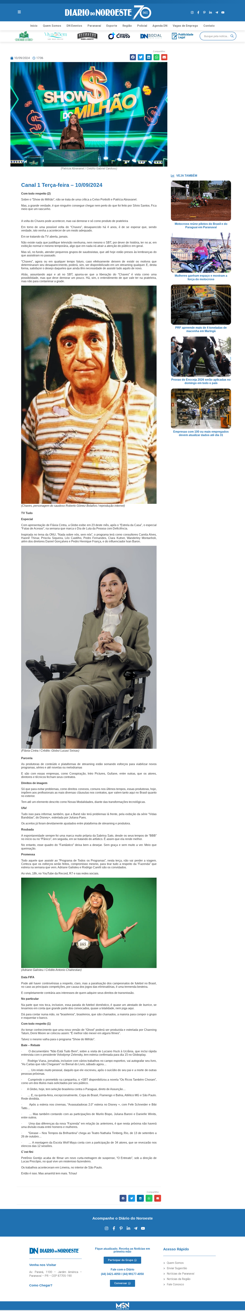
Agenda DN (159, 25)
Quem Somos (52, 25)
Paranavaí (94, 25)
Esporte (111, 25)
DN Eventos (74, 25)
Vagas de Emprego (185, 25)
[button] (133, 57)
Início (33, 25)
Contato (209, 25)
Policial (142, 25)
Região (127, 25)
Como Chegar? (40, 1285)
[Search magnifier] (232, 36)
